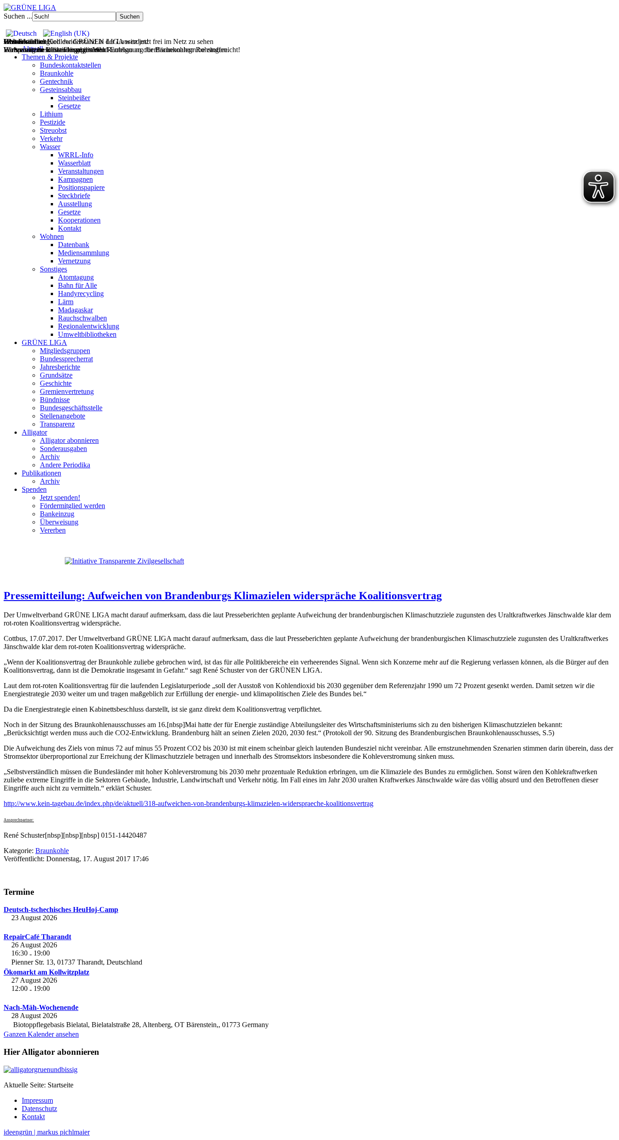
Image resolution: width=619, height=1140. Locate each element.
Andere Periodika (65, 465)
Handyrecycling (81, 293)
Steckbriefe (74, 195)
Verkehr (51, 138)
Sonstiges (53, 269)
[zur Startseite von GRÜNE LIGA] (30, 7)
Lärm (65, 302)
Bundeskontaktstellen (70, 65)
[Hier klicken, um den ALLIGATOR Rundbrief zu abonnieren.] (309, 1070)
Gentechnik (56, 81)
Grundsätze (56, 375)
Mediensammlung (83, 253)
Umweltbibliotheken (87, 334)
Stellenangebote (62, 416)
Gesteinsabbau (61, 89)
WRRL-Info (75, 155)
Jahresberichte (60, 367)
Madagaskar (75, 310)
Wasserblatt (74, 163)
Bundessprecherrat (66, 359)
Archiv (50, 457)
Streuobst (53, 130)
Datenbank (73, 244)
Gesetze (69, 106)
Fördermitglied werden (72, 505)
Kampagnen (75, 179)
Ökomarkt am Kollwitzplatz (46, 972)
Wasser (50, 146)
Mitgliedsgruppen (65, 350)
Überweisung (59, 522)
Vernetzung (74, 261)
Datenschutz (39, 1108)
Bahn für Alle (77, 285)
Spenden (34, 489)
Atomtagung (76, 277)
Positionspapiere (81, 187)
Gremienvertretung (67, 391)
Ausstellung (75, 204)
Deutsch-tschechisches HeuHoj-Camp (61, 909)
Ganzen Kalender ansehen (41, 1034)
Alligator (34, 432)
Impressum (37, 1100)
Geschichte (56, 383)
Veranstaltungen (81, 171)
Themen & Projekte (50, 57)
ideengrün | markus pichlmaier (47, 1132)
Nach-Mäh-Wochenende (41, 1007)
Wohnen (52, 236)
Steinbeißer (74, 98)
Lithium (51, 114)
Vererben (53, 530)
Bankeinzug (57, 514)
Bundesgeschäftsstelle (71, 408)
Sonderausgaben (63, 448)
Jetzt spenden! (60, 497)
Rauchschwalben (82, 318)
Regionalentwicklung (88, 326)
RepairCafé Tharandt (37, 937)
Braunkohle (56, 73)
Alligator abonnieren (69, 440)
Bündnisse (55, 399)
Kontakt (69, 228)
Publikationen (41, 473)
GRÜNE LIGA (44, 342)
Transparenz (57, 424)
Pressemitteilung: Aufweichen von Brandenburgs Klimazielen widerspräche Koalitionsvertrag (223, 596)
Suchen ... (18, 16)
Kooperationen (79, 220)
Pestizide (52, 122)
